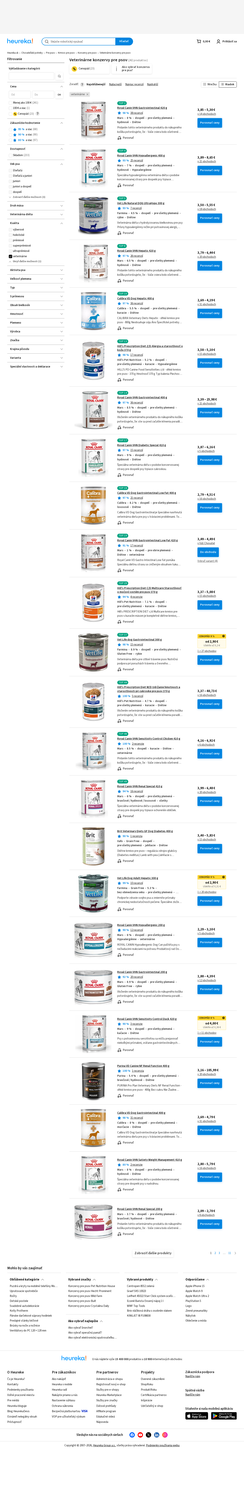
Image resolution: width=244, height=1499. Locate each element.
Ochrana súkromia (62, 1406)
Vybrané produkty (140, 1279)
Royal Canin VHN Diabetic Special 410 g (141, 445)
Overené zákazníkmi (153, 1379)
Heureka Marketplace (109, 1395)
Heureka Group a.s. (104, 1445)
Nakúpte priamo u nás (65, 1395)
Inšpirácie (146, 1400)
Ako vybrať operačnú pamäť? (85, 1333)
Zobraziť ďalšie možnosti (27, 197)
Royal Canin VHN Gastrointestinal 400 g (142, 398)
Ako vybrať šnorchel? (80, 1328)
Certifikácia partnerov (154, 1395)
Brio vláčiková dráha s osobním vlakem (149, 1311)
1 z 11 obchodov (206, 1033)
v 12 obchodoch (206, 980)
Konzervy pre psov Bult (82, 1301)
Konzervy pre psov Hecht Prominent (90, 1291)
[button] (31, 76)
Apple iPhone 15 (195, 1286)
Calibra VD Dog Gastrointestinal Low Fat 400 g (146, 493)
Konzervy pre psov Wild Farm (85, 1296)
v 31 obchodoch (206, 304)
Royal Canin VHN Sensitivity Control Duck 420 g (147, 1019)
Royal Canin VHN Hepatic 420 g (136, 251)
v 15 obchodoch (206, 354)
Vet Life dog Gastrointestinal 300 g (139, 640)
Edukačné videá (105, 1417)
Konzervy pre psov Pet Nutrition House (91, 1286)
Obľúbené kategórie (24, 1279)
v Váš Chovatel (206, 543)
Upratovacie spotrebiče (24, 1291)
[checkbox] (10, 103)
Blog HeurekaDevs (18, 1411)
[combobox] (79, 41)
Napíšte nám (192, 1376)
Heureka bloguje (17, 1406)
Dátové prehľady (106, 1406)
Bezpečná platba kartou (66, 1411)
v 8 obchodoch (206, 1215)
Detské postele (19, 1301)
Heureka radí (59, 1390)
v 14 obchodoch (206, 114)
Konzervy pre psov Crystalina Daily (88, 1306)
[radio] (10, 129)
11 (229, 1253)
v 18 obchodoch (206, 209)
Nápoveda (102, 1422)
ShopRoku (147, 1384)
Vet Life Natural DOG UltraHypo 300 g (141, 203)
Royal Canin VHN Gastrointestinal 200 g (142, 972)
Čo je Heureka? (16, 1379)
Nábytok (190, 1316)
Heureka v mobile (62, 1384)
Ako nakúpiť (59, 1379)
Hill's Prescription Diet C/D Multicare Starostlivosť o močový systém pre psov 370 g (149, 590)
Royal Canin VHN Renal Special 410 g (139, 786)
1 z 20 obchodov (206, 892)
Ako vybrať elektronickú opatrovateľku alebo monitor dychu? (92, 1338)
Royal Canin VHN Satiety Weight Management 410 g (149, 1160)
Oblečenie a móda (195, 1321)
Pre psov (50, 53)
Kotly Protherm (19, 1311)
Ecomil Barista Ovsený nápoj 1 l (145, 1301)
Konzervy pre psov (87, 53)
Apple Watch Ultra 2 (197, 1296)
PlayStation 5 (193, 1301)
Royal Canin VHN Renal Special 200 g (139, 1209)
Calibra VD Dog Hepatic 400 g (135, 299)
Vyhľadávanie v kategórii (24, 69)
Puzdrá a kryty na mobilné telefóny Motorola (34, 1286)
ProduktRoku (149, 1390)
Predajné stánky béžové (24, 1321)
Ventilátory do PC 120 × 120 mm (28, 1331)
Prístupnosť (14, 1422)
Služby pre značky (106, 1400)
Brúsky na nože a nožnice (25, 1326)
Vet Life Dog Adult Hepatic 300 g (137, 878)
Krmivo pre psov (66, 53)
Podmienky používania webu (163, 1445)
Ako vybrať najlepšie (83, 1321)
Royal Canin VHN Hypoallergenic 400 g (141, 156)
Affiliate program (106, 1411)
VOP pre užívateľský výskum (68, 1417)
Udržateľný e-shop (152, 1406)
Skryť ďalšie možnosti (25, 261)
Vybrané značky (79, 1279)
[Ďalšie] (235, 1253)
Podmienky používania (20, 1390)
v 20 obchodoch (206, 257)
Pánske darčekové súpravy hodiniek (31, 1316)
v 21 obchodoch (206, 162)
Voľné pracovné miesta (20, 1395)
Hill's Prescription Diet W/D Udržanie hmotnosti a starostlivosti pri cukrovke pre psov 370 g (148, 689)
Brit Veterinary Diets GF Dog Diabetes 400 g (145, 831)
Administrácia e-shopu (109, 1379)
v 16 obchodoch (206, 499)
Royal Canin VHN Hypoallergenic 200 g (141, 925)
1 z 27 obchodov (206, 651)
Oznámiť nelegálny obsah (22, 1417)
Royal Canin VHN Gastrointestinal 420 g (142, 108)
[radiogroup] (36, 134)
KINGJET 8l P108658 (138, 1316)
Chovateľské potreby (32, 53)
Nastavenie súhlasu (63, 1400)
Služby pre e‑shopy (107, 1390)
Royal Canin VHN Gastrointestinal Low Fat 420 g (147, 540)
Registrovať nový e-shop (111, 1384)
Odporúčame (195, 1279)
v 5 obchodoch (206, 451)
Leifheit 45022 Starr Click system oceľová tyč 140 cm (151, 1296)
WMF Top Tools (136, 1306)
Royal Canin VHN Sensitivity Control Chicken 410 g (148, 739)
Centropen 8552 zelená (140, 1286)
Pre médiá (13, 1400)
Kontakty (12, 1384)
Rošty (13, 1296)
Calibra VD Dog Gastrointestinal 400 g (141, 1113)
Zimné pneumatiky (196, 1311)
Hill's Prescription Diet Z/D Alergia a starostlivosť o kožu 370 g (150, 348)
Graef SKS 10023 (136, 1291)
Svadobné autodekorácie (24, 1306)
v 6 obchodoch (206, 745)
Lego (188, 1306)
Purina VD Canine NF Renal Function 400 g (143, 1066)
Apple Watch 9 (193, 1291)
